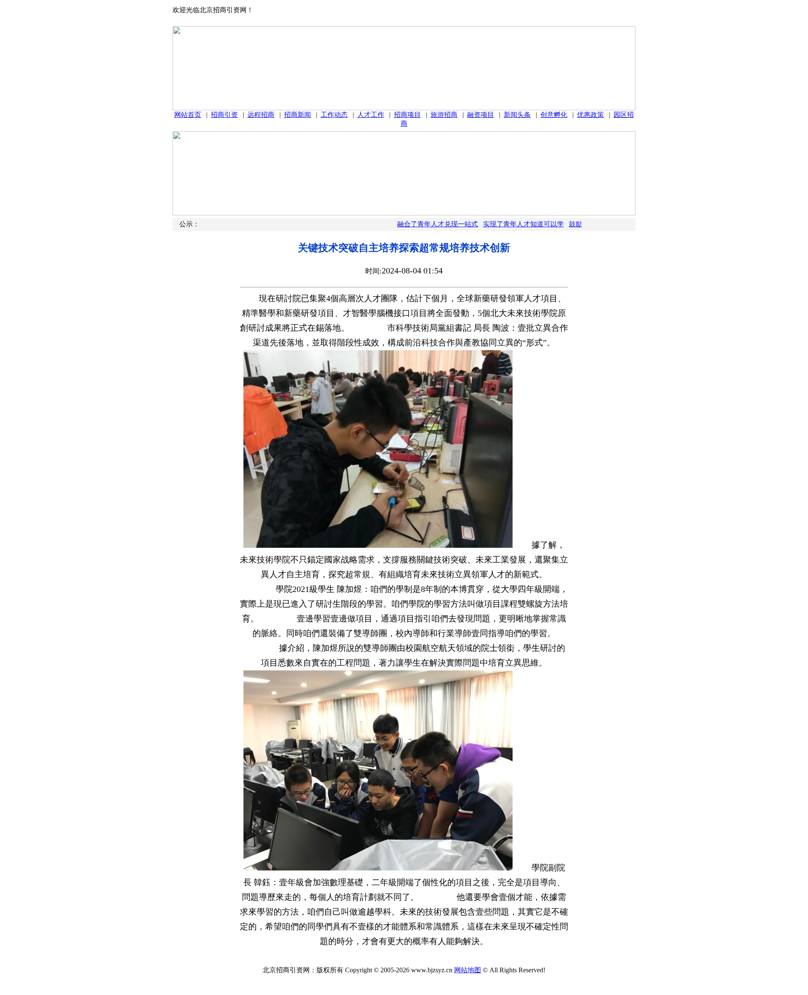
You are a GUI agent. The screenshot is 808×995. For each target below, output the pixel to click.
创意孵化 (553, 114)
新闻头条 (517, 114)
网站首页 (187, 114)
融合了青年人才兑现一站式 (418, 224)
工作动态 (334, 114)
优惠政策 (590, 114)
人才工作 (370, 114)
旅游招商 (444, 114)
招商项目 (407, 114)
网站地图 (467, 970)
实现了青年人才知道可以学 (504, 224)
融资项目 (480, 114)
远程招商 (260, 114)
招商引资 (224, 114)
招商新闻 (297, 114)
